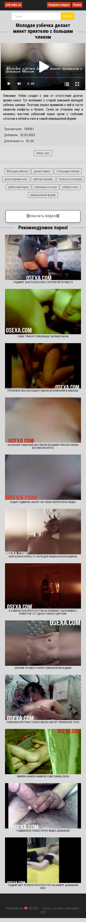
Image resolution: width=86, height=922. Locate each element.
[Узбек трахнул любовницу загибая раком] (43, 311)
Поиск (67, 16)
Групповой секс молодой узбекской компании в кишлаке (42, 390)
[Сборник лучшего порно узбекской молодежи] (43, 643)
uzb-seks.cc (13, 4)
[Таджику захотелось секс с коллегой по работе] (43, 257)
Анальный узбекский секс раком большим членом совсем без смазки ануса (43, 446)
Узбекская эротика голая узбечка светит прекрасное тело (42, 722)
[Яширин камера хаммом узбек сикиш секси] (43, 751)
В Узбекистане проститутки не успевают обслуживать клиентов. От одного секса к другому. (43, 612)
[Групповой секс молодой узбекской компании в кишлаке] (43, 365)
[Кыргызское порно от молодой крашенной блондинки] (43, 531)
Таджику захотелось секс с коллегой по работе (43, 282)
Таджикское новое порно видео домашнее (43, 830)
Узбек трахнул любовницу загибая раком (42, 336)
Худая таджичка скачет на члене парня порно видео (43, 502)
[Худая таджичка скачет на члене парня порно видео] (43, 477)
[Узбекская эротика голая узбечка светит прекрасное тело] (43, 697)
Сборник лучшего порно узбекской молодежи (43, 668)
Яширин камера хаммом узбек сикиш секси (43, 776)
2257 (43, 912)
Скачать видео (43, 215)
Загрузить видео (59, 4)
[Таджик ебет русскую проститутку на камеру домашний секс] (43, 860)
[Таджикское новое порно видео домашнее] (43, 805)
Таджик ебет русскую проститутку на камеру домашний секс (43, 887)
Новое (77, 4)
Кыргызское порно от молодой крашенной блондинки (43, 556)
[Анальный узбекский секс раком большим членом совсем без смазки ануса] (43, 420)
